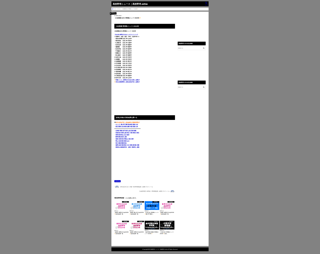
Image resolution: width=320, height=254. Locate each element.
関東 (119, 126)
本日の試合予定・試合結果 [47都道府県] (127, 122)
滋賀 (117, 139)
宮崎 (131, 145)
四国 (134, 126)
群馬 (122, 132)
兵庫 (132, 139)
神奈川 (134, 132)
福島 (135, 130)
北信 (122, 126)
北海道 (117, 130)
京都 (119, 139)
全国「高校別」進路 (133, 147)
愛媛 (122, 143)
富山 (122, 134)
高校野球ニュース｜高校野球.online (130, 3)
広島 (119, 141)
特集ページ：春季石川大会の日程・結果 (127, 79)
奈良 (122, 139)
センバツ (118, 124)
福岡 (117, 145)
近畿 (128, 126)
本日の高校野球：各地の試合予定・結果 (127, 81)
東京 (138, 132)
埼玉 (128, 132)
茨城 (117, 132)
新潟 (119, 134)
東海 (125, 126)
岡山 (117, 141)
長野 (117, 134)
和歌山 (126, 139)
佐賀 (119, 145)
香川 (117, 143)
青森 (121, 130)
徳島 (119, 143)
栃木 (119, 132)
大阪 (129, 139)
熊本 (125, 145)
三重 (125, 136)
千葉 (131, 132)
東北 (117, 126)
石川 (125, 134)
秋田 (126, 130)
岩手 (123, 130)
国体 (134, 124)
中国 (131, 126)
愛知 (119, 136)
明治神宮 (130, 124)
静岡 (117, 136)
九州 (136, 126)
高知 (125, 143)
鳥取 (122, 141)
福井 (128, 134)
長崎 (122, 145)
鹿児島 (134, 145)
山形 (129, 130)
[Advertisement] (144, 98)
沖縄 (138, 145)
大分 (128, 145)
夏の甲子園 (124, 124)
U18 (137, 124)
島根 (125, 141)
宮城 (132, 130)
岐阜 (122, 136)
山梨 (125, 132)
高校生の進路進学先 (121, 147)
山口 (128, 141)
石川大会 (118, 181)
